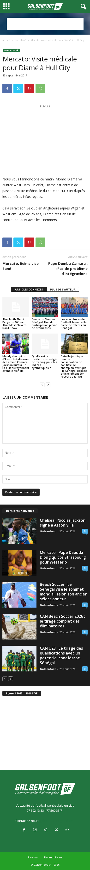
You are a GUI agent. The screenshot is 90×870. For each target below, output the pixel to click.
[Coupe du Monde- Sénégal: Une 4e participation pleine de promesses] (45, 307)
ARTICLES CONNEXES (29, 289)
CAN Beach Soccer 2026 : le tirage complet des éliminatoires (62, 621)
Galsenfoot (48, 531)
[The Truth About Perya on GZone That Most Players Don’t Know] (15, 307)
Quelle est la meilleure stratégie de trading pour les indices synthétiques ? (44, 362)
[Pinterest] (29, 88)
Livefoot (33, 857)
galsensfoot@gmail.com (57, 820)
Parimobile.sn (53, 857)
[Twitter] (18, 88)
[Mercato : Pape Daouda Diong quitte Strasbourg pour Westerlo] (19, 563)
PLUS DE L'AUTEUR (63, 289)
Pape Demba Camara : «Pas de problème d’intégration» (68, 268)
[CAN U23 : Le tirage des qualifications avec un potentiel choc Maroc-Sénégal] (19, 658)
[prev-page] (42, 384)
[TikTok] (45, 830)
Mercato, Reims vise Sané (20, 266)
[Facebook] (7, 88)
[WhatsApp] (40, 88)
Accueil (6, 40)
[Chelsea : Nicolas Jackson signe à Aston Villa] (19, 530)
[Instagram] (34, 830)
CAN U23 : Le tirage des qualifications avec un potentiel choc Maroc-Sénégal (61, 655)
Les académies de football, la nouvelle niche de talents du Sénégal (74, 323)
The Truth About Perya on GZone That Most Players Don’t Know (14, 323)
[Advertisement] (45, 24)
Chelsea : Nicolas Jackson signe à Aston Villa (62, 523)
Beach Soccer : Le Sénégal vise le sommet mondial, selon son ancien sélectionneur (63, 592)
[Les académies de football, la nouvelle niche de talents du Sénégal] (74, 307)
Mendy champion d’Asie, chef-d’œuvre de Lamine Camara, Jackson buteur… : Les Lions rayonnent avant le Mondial (15, 363)
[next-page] (48, 384)
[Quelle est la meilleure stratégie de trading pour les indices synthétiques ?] (45, 344)
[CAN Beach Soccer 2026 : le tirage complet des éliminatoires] (19, 626)
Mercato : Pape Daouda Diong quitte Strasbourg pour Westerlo (63, 557)
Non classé (20, 40)
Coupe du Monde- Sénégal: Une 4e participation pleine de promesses (44, 323)
